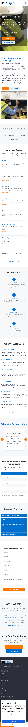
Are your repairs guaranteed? (8, 534)
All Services (3, 678)
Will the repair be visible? (7, 519)
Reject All (13, 718)
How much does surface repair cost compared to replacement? (13, 525)
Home (2, 676)
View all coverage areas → (14, 625)
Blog (2, 686)
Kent (23, 615)
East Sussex (10, 615)
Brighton (12, 620)
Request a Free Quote (13, 647)
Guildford (18, 620)
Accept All (13, 721)
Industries (3, 682)
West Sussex (18, 615)
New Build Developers (6, 369)
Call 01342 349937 (8, 38)
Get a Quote (14, 88)
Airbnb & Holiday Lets (6, 359)
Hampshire (8, 617)
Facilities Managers (6, 401)
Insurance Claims (5, 391)
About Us (3, 684)
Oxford (18, 622)
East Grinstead (6, 620)
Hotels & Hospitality (6, 381)
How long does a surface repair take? (10, 515)
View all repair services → (14, 261)
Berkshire (14, 617)
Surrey (4, 615)
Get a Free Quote (9, 42)
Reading (22, 622)
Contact (2, 688)
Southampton (12, 622)
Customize (13, 715)
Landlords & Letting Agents (8, 349)
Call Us (5, 88)
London (21, 617)
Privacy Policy (4, 690)
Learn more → (5, 166)
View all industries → (14, 413)
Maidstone (6, 622)
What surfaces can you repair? (9, 530)
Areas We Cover (4, 680)
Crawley (22, 620)
